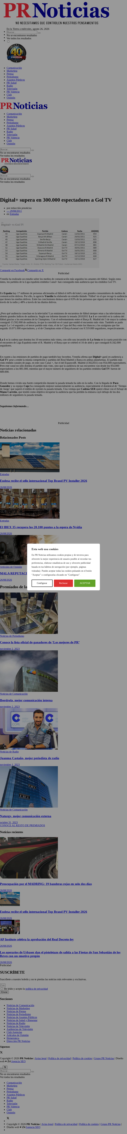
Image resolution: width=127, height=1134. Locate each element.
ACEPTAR (85, 583)
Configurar (42, 583)
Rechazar (63, 583)
